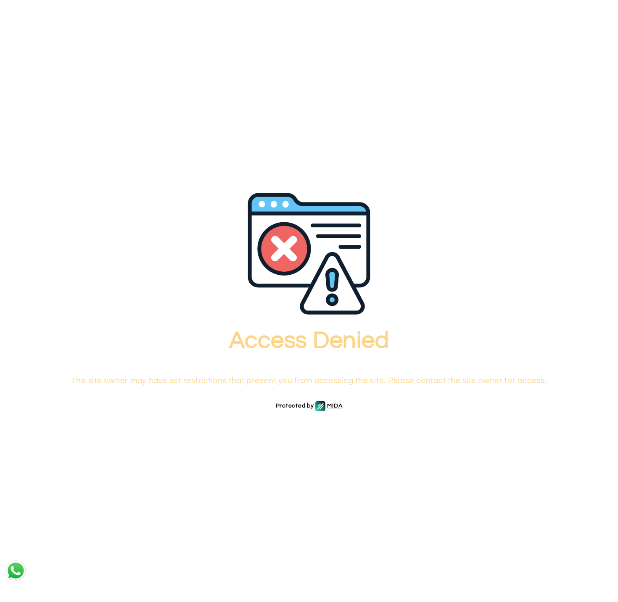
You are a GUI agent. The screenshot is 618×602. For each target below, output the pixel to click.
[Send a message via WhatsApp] (15, 570)
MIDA (334, 406)
